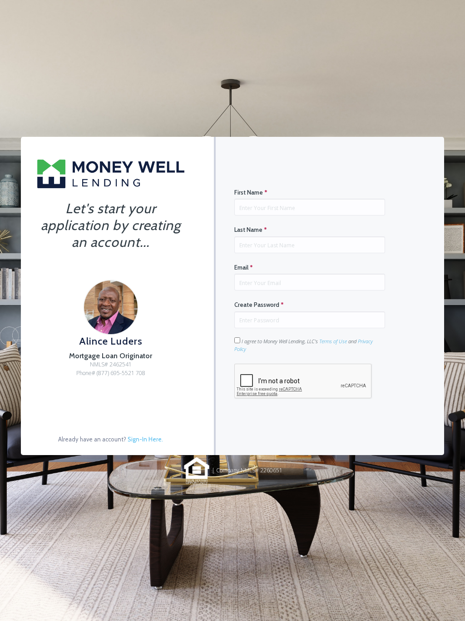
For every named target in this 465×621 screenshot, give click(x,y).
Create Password (259, 304)
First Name (250, 192)
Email (243, 267)
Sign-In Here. (145, 439)
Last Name (250, 229)
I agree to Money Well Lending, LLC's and (303, 345)
